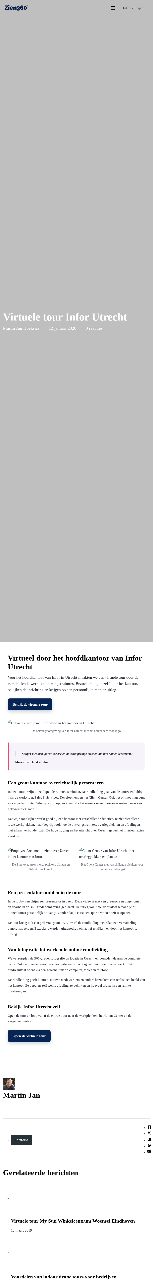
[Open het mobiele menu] (113, 8)
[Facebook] (149, 1128)
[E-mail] (149, 1152)
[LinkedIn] (149, 1140)
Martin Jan (21, 1095)
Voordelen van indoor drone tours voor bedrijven (64, 1276)
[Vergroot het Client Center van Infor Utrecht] (112, 854)
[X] (149, 1134)
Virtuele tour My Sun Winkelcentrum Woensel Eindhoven (73, 1221)
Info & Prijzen (134, 8)
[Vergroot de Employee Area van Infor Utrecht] (41, 854)
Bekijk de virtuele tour (30, 704)
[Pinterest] (149, 1146)
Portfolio (21, 1140)
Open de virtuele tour (29, 1036)
